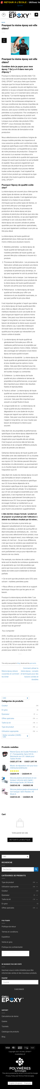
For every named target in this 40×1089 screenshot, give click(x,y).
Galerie (4, 1021)
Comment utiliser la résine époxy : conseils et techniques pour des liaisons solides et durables (29, 674)
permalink (33, 663)
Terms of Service (24, 1076)
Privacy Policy (10, 1076)
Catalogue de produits (10, 1032)
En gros (5, 710)
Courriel (4, 978)
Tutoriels (5, 1026)
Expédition (6, 937)
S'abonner (19, 989)
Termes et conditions (10, 932)
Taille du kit (6, 723)
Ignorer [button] (20, 5)
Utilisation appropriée (10, 731)
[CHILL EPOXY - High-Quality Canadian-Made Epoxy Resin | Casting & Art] (20, 14)
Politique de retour (9, 927)
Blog (3, 22)
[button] (3, 14)
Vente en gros (7, 942)
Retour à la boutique (20, 840)
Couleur (5, 706)
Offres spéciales (8, 718)
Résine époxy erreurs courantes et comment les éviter (10, 674)
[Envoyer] (36, 869)
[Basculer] (37, 714)
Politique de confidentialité (12, 947)
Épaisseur (5, 714)
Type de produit (8, 727)
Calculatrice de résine (10, 1016)
